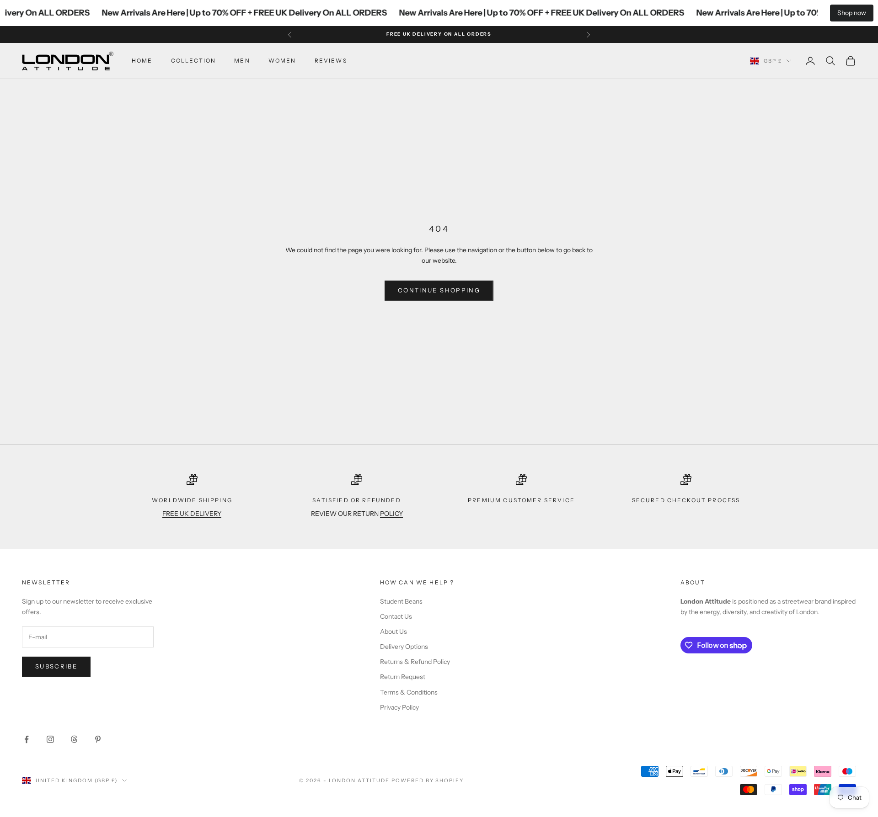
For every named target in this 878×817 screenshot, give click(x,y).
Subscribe (56, 666)
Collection (193, 60)
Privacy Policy (399, 707)
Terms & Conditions (409, 692)
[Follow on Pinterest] (97, 739)
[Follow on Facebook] (26, 739)
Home (142, 60)
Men (242, 60)
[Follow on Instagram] (50, 739)
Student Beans (401, 601)
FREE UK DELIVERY (191, 513)
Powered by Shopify (427, 780)
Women (282, 60)
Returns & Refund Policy (415, 662)
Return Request (402, 677)
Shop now (851, 13)
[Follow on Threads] (74, 739)
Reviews (331, 60)
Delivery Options (404, 646)
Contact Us (396, 616)
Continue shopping (439, 290)
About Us (393, 631)
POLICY (391, 513)
